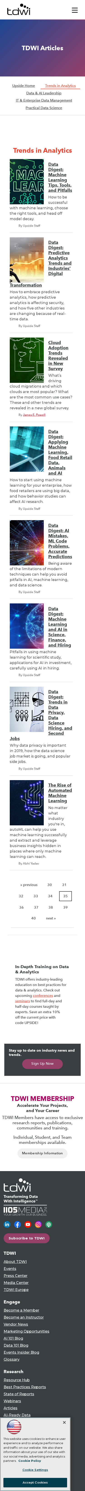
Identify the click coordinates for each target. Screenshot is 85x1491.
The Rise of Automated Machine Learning (60, 793)
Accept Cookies (35, 1482)
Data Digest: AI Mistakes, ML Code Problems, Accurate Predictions (60, 541)
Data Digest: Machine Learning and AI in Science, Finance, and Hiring (59, 627)
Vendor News (16, 1324)
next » (51, 918)
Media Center (16, 1283)
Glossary (11, 1359)
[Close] (64, 1422)
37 (36, 907)
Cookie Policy (29, 1460)
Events (10, 1269)
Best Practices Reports (25, 1387)
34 (50, 896)
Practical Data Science (44, 108)
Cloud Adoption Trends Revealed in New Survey (58, 355)
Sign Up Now (42, 1063)
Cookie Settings (35, 1470)
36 (21, 907)
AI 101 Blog (13, 1338)
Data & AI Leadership (43, 93)
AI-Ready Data (17, 1415)
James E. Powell (34, 415)
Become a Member (21, 1310)
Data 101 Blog (16, 1345)
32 (21, 896)
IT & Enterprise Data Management (44, 100)
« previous (28, 885)
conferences (43, 995)
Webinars (12, 1401)
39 (65, 907)
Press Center (15, 1276)
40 (33, 918)
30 (49, 885)
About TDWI (15, 1262)
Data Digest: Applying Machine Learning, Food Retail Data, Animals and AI (60, 452)
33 (36, 896)
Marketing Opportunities (26, 1331)
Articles (10, 1408)
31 (64, 885)
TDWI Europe (16, 1290)
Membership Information (42, 1153)
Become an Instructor (24, 1317)
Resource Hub (17, 1380)
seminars (22, 1001)
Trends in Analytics (60, 85)
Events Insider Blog (21, 1352)
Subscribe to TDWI (27, 1238)
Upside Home (23, 85)
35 (65, 896)
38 (51, 907)
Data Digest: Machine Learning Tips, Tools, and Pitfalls (60, 177)
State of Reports (19, 1394)
